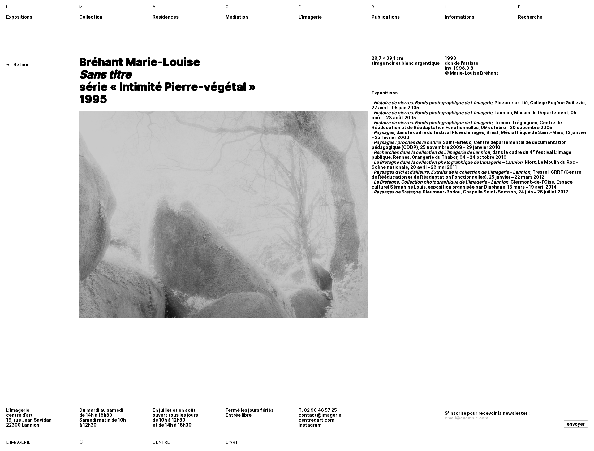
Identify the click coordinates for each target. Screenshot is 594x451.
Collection (90, 17)
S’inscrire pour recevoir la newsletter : (487, 412)
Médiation (237, 17)
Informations (459, 17)
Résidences (166, 17)
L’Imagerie (310, 17)
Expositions (19, 17)
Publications (386, 17)
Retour (20, 64)
